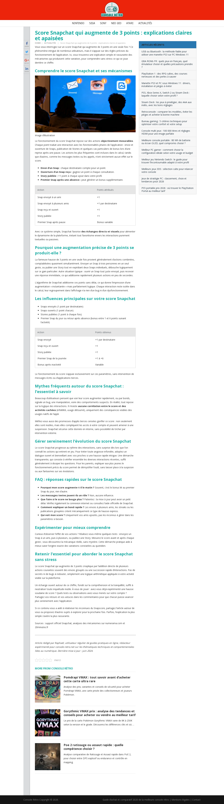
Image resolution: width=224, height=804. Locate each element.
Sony (103, 23)
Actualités (145, 23)
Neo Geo (116, 23)
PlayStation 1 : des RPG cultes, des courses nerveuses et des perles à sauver (164, 75)
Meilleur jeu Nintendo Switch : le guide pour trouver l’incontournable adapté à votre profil (165, 161)
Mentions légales (181, 799)
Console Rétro (31, 799)
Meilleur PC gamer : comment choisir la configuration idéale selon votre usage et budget (167, 151)
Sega (92, 23)
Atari (129, 23)
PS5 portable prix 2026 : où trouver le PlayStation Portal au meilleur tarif (167, 189)
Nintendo (78, 23)
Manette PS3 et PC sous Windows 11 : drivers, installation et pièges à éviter (166, 85)
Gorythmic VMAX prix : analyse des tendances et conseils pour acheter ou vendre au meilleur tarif (100, 713)
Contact (196, 799)
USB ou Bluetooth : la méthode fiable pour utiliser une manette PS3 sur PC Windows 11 (165, 53)
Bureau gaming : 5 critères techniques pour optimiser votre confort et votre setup (164, 123)
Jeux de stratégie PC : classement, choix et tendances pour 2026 (164, 180)
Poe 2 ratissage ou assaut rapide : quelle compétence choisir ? (93, 747)
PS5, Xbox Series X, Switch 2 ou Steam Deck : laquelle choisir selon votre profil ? (166, 94)
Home (38, 43)
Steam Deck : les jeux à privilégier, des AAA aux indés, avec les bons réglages (167, 104)
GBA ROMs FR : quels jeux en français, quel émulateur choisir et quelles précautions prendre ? (167, 64)
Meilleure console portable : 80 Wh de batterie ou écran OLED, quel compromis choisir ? (166, 142)
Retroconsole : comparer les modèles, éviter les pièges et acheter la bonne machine (167, 113)
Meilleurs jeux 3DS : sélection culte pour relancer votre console (167, 170)
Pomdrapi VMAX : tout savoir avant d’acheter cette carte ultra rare (97, 679)
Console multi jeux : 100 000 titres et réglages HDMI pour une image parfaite (166, 132)
